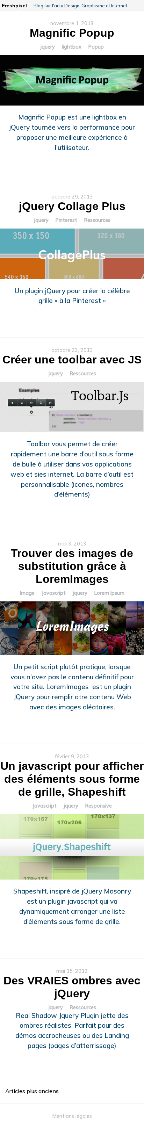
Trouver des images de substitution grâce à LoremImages (72, 566)
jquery (47, 47)
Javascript (54, 593)
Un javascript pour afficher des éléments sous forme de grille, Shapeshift (72, 779)
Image (27, 593)
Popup (96, 47)
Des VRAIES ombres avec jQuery (72, 987)
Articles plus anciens (32, 1090)
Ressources (97, 220)
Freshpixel (14, 5)
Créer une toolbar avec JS (72, 359)
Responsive (98, 806)
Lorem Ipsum (109, 593)
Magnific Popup (72, 33)
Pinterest (66, 220)
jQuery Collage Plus (72, 206)
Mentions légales (72, 1116)
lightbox (71, 47)
